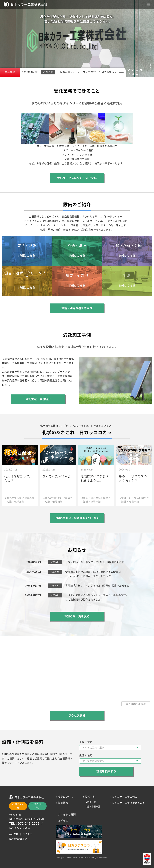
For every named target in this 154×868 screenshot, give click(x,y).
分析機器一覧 (93, 806)
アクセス (27, 834)
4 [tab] (141, 69)
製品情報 (63, 803)
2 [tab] (133, 69)
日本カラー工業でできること (128, 803)
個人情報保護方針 (18, 839)
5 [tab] (128, 74)
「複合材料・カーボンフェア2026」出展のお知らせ (94, 562)
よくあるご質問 (67, 814)
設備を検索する (106, 771)
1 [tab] (128, 69)
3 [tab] (137, 69)
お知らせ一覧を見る (77, 616)
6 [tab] (133, 74)
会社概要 (13, 834)
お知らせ (63, 820)
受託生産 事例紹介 (38, 399)
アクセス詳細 (77, 715)
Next (137, 37)
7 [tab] (137, 74)
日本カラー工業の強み (124, 797)
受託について (65, 797)
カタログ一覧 (37, 806)
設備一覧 (91, 802)
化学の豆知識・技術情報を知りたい (77, 518)
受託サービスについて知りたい (77, 178)
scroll (150, 67)
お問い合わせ (18, 806)
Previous (16, 37)
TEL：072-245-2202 (24, 823)
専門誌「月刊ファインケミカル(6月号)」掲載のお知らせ (97, 585)
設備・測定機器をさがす (77, 308)
